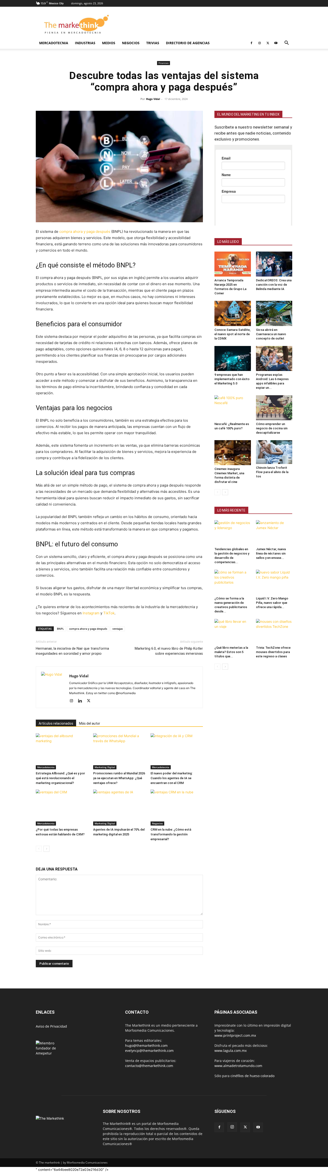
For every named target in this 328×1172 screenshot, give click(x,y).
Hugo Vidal (153, 99)
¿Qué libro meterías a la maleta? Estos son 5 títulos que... (231, 671)
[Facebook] (251, 43)
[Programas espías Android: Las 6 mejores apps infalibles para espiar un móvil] (274, 377)
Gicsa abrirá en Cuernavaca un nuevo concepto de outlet (271, 353)
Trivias (152, 43)
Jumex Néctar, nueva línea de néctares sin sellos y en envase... (271, 572)
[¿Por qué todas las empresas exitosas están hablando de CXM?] (62, 808)
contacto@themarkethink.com (149, 1065)
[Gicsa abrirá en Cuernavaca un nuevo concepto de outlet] (274, 332)
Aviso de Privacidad (51, 1026)
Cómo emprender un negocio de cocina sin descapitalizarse (271, 447)
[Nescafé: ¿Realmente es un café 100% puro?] (232, 426)
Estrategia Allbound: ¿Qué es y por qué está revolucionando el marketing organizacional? (60, 778)
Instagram (91, 613)
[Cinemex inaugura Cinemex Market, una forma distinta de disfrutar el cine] (232, 471)
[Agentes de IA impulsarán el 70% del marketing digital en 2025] (119, 808)
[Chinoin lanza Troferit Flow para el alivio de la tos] (274, 471)
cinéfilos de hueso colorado (252, 1075)
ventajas (117, 628)
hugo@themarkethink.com (146, 1045)
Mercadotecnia (53, 43)
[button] (286, 43)
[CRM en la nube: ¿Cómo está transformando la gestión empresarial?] (177, 808)
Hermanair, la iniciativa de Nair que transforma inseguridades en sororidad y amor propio (72, 651)
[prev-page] (39, 849)
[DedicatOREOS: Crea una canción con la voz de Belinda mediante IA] (274, 282)
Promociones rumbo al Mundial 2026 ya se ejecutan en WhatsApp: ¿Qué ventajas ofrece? (119, 778)
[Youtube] (275, 43)
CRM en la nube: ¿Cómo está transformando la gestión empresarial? (171, 834)
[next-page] (46, 849)
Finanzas (163, 63)
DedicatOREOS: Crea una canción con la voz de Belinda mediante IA (274, 303)
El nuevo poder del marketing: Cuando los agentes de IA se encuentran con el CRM (172, 778)
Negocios (131, 43)
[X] (267, 43)
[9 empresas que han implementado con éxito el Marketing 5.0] (232, 377)
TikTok (109, 613)
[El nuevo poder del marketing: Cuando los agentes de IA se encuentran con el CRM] (177, 751)
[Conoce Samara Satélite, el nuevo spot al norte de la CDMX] (232, 332)
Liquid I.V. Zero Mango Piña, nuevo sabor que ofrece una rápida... (272, 621)
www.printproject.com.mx (235, 1035)
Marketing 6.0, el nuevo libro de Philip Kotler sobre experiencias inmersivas (169, 651)
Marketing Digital (105, 767)
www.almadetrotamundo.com (238, 1065)
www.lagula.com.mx (230, 1050)
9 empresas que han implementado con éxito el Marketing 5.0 (231, 398)
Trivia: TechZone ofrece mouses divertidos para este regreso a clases (273, 671)
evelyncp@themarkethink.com (149, 1050)
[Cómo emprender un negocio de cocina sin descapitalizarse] (274, 426)
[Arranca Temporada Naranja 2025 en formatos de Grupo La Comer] (232, 282)
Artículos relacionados (56, 723)
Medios (108, 43)
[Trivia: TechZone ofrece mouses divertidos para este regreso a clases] (274, 650)
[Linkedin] (82, 701)
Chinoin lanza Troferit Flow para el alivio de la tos (272, 491)
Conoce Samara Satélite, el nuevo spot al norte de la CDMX (232, 353)
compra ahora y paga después (84, 231)
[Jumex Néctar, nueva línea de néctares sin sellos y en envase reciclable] (274, 551)
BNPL (60, 628)
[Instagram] (259, 43)
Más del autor (89, 723)
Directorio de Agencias (188, 43)
